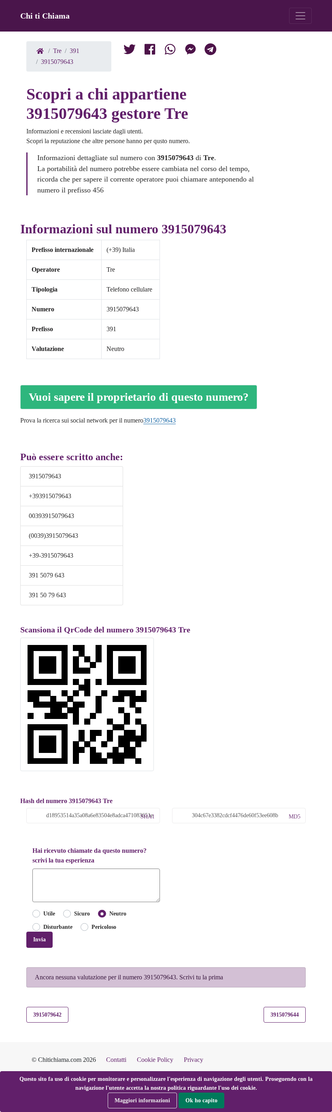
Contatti (116, 1059)
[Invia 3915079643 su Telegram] (210, 51)
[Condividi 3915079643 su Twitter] (129, 51)
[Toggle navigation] (300, 16)
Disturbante (57, 927)
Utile (49, 913)
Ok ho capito (201, 1100)
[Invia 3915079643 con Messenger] (190, 51)
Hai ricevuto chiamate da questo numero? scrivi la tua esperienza (89, 855)
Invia (39, 939)
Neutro (117, 913)
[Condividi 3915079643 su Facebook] (150, 51)
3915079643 (57, 61)
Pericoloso (104, 927)
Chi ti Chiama (45, 15)
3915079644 (284, 1014)
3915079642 (47, 1014)
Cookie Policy (155, 1059)
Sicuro (82, 913)
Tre (57, 50)
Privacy (193, 1059)
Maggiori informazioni (142, 1100)
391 (74, 50)
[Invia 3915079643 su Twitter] (170, 51)
